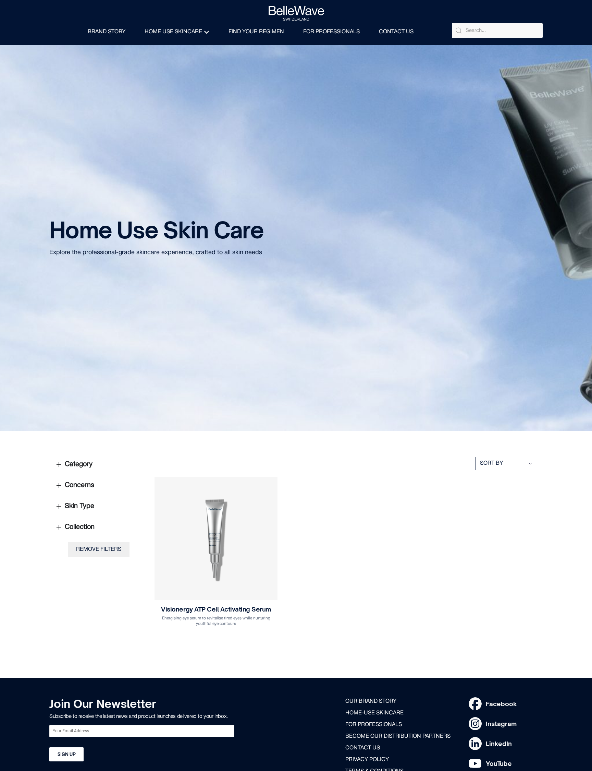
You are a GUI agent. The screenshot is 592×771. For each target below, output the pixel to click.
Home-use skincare (374, 713)
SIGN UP (67, 754)
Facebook (501, 704)
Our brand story (370, 701)
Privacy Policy (367, 759)
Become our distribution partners (398, 736)
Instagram (501, 723)
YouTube (499, 763)
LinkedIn (499, 743)
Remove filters (98, 549)
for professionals (373, 724)
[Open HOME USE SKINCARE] (206, 32)
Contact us (362, 748)
